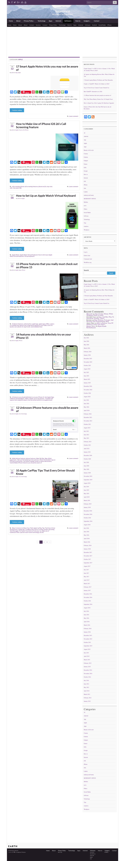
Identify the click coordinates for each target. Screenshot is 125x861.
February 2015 (87, 663)
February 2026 (87, 351)
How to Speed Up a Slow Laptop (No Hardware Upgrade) (99, 103)
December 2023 (88, 417)
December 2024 (88, 386)
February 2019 (87, 504)
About (18, 21)
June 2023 (86, 435)
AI (84, 133)
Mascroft (89, 314)
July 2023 (86, 431)
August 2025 (87, 369)
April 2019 (86, 497)
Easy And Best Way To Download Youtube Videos (100, 317)
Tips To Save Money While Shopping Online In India (99, 314)
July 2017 (86, 570)
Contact (96, 21)
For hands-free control (26, 531)
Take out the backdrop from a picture (28, 460)
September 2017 (88, 563)
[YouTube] (25, 2)
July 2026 (86, 338)
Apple (19, 72)
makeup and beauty (89, 195)
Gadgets (86, 21)
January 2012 (87, 701)
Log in (85, 252)
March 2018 (87, 542)
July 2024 (86, 400)
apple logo (35, 324)
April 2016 (86, 621)
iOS (24, 130)
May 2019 (86, 493)
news (85, 205)
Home (11, 21)
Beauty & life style (89, 150)
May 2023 (86, 438)
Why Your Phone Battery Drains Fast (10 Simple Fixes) (98, 99)
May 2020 (86, 469)
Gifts (85, 167)
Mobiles (86, 202)
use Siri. (41, 532)
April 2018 (86, 538)
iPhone (109, 25)
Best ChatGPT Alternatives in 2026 (93, 91)
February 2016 (87, 628)
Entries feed (87, 255)
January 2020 (87, 473)
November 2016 (88, 597)
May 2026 (86, 345)
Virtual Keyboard (29, 256)
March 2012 (87, 694)
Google (86, 171)
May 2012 (86, 687)
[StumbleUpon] (22, 2)
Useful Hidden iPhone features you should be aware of (26, 463)
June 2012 (86, 684)
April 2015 (86, 656)
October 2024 (87, 393)
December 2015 (88, 635)
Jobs (85, 188)
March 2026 (87, 348)
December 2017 (88, 552)
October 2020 (87, 459)
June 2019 (86, 490)
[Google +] (18, 2)
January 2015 (87, 666)
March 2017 (87, 583)
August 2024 (87, 396)
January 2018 (87, 549)
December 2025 (88, 358)
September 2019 (88, 480)
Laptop (85, 192)
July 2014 (86, 680)
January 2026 (87, 355)
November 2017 (88, 556)
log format (27, 327)
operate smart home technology (29, 532)
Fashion (86, 157)
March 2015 (87, 660)
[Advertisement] (62, 43)
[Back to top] (121, 857)
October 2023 (87, 424)
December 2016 (88, 594)
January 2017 (87, 590)
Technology (41, 21)
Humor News (90, 326)
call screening (16, 186)
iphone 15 (20, 327)
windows (86, 226)
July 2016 (86, 611)
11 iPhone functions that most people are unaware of (97, 95)
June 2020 (86, 466)
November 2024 (88, 390)
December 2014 (88, 670)
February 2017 (87, 587)
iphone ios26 (42, 186)
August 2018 (87, 525)
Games (85, 164)
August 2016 (87, 608)
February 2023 (87, 441)
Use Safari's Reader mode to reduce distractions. (37, 461)
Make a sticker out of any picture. (34, 398)
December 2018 (88, 511)
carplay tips (21, 529)
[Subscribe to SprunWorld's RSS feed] (9, 2)
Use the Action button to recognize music (40, 400)
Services (38, 25)
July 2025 (86, 372)
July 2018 (86, 528)
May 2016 (86, 618)
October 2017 (87, 559)
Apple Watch (15, 255)
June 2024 (86, 403)
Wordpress (86, 230)
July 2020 (86, 462)
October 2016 (87, 601)
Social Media (102, 25)
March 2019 (87, 500)
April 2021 (86, 448)
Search (86, 270)
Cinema (86, 153)
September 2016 (88, 604)
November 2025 (88, 362)
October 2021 (87, 445)
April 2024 (86, 410)
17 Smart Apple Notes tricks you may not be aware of (47, 68)
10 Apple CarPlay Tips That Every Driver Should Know (45, 472)
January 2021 (87, 452)
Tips (85, 223)
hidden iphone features (19, 458)
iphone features (31, 458)
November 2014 (88, 673)
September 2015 (88, 646)
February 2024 (87, 414)
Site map (60, 852)
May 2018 (86, 535)
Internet (58, 21)
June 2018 (86, 531)
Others (85, 209)
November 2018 (88, 514)
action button (28, 324)
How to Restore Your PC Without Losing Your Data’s (99, 323)
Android (94, 25)
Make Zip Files (40, 458)
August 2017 (87, 566)
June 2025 (86, 376)
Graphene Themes (21, 852)
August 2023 (87, 428)
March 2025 (87, 379)
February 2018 (87, 545)
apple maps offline (44, 324)
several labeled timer (37, 327)
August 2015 (87, 649)
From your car (37, 531)
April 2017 (86, 580)
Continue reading (17, 110)
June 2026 (86, 341)
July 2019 (86, 486)
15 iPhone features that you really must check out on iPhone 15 (47, 265)
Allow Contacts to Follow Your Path (22, 528)
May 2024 (86, 407)
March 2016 (87, 625)
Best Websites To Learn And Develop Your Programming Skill (99, 320)
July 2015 (86, 653)
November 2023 (88, 421)
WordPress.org (87, 262)
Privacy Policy (29, 21)
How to (77, 21)
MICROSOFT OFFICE (90, 198)
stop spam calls (17, 188)
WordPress (93, 854)
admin (12, 72)
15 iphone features (17, 324)
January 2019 (87, 507)
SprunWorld (62, 11)
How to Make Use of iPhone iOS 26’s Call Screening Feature (41, 125)
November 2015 (88, 639)
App (16, 72)
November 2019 (88, 476)
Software (67, 21)
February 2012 (87, 698)
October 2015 (87, 642)
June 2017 (86, 573)
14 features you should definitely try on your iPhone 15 (43, 336)
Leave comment (73, 116)
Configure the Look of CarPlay (34, 529)
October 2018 (87, 518)
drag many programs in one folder (37, 325)
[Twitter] (15, 2)
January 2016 (87, 632)
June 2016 (86, 615)
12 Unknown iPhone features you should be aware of (47, 409)
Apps (50, 21)
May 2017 (86, 576)
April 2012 (86, 691)
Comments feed (88, 259)
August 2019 (87, 483)
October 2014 (87, 677)
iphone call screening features (29, 186)
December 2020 (88, 455)
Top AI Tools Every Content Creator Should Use (96, 88)
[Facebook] (12, 2)
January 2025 (87, 383)
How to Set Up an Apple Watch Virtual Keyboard (46, 195)
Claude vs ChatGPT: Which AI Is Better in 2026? (96, 84)
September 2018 (88, 521)
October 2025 (87, 365)
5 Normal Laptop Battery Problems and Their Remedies (98, 80)
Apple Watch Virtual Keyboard (29, 255)
